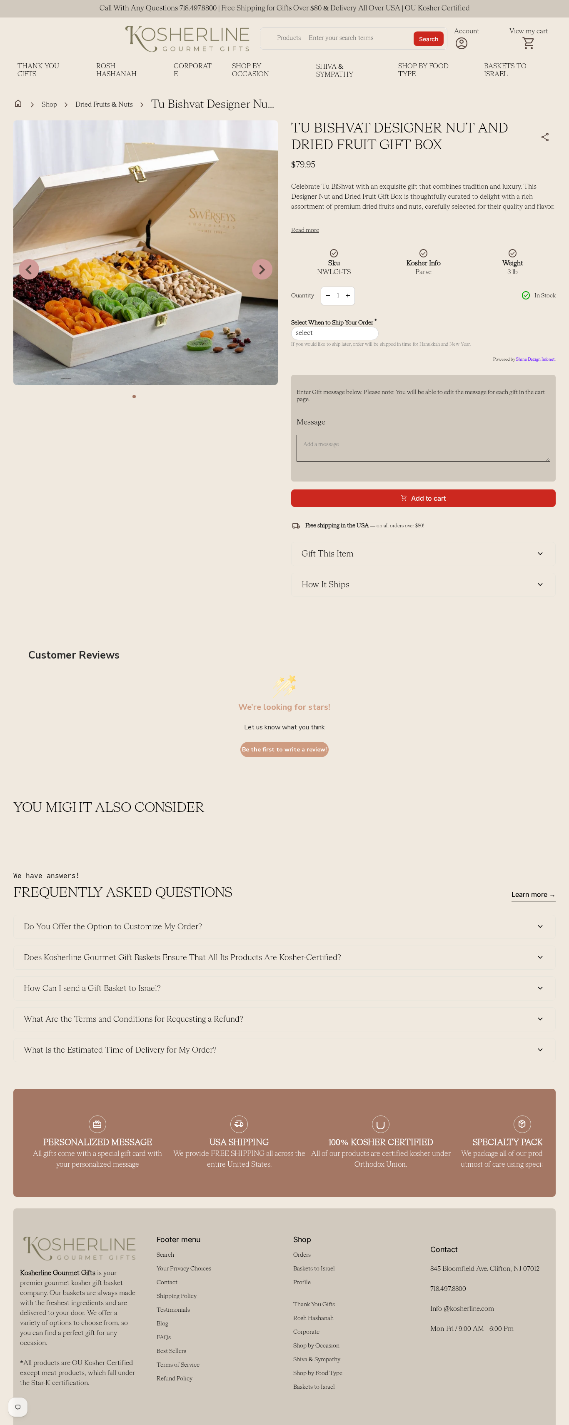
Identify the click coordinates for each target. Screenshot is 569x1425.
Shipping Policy (177, 1296)
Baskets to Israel (505, 70)
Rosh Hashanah (116, 70)
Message (311, 422)
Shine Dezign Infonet (535, 359)
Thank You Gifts (38, 70)
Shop (49, 105)
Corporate (193, 70)
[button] (134, 396)
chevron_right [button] (262, 269)
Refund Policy (174, 1379)
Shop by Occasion (250, 70)
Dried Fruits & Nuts (104, 105)
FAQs (164, 1337)
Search (428, 38)
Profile (302, 1282)
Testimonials (173, 1310)
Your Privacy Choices (184, 1269)
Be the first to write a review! (284, 750)
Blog (162, 1324)
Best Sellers (171, 1351)
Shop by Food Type (423, 70)
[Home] (187, 38)
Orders (302, 1255)
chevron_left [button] (28, 269)
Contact (167, 1282)
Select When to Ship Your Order (334, 322)
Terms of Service (178, 1365)
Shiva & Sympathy (334, 71)
